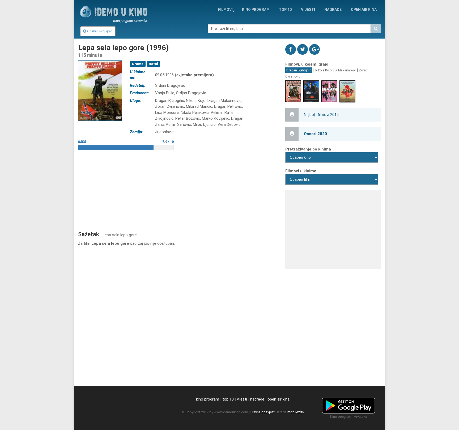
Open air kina (364, 9)
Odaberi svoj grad (99, 31)
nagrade (333, 9)
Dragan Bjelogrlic (298, 70)
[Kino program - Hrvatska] (348, 404)
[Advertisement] (177, 188)
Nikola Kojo (323, 70)
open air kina (278, 399)
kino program (256, 9)
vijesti (308, 9)
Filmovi (225, 9)
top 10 (228, 399)
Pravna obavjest (262, 412)
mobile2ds (295, 412)
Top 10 (285, 9)
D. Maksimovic (345, 70)
